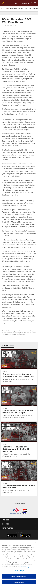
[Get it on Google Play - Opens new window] (25, 536)
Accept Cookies (19, 582)
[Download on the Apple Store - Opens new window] (11, 536)
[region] (19, 562)
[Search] (31, 3)
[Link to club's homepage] (4, 2)
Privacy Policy (24, 567)
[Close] (35, 542)
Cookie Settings (19, 570)
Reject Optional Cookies (19, 576)
